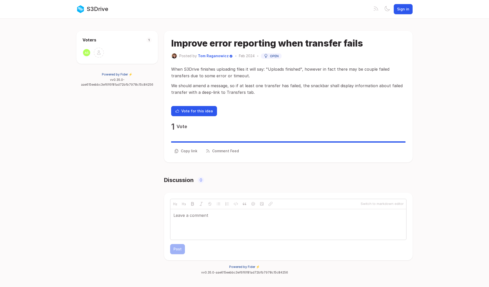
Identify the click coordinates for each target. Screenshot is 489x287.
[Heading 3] (184, 204)
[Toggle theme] (387, 9)
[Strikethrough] (210, 204)
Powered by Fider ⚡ (117, 74)
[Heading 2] (175, 204)
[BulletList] (218, 204)
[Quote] (244, 204)
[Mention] (253, 204)
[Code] (236, 204)
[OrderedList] (227, 204)
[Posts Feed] (376, 9)
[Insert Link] (270, 204)
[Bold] (192, 204)
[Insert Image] (262, 204)
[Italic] (201, 204)
